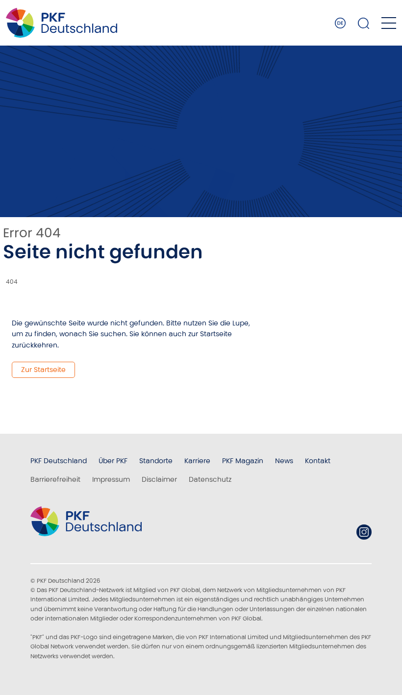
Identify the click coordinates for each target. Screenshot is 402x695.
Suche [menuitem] (364, 23)
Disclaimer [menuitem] (159, 479)
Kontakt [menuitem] (317, 461)
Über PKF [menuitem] (113, 461)
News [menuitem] (284, 461)
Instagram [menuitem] (364, 532)
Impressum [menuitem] (111, 479)
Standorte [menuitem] (156, 461)
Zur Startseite (43, 369)
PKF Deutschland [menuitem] (58, 461)
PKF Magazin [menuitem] (242, 461)
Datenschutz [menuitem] (210, 479)
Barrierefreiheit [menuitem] (55, 479)
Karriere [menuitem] (197, 461)
